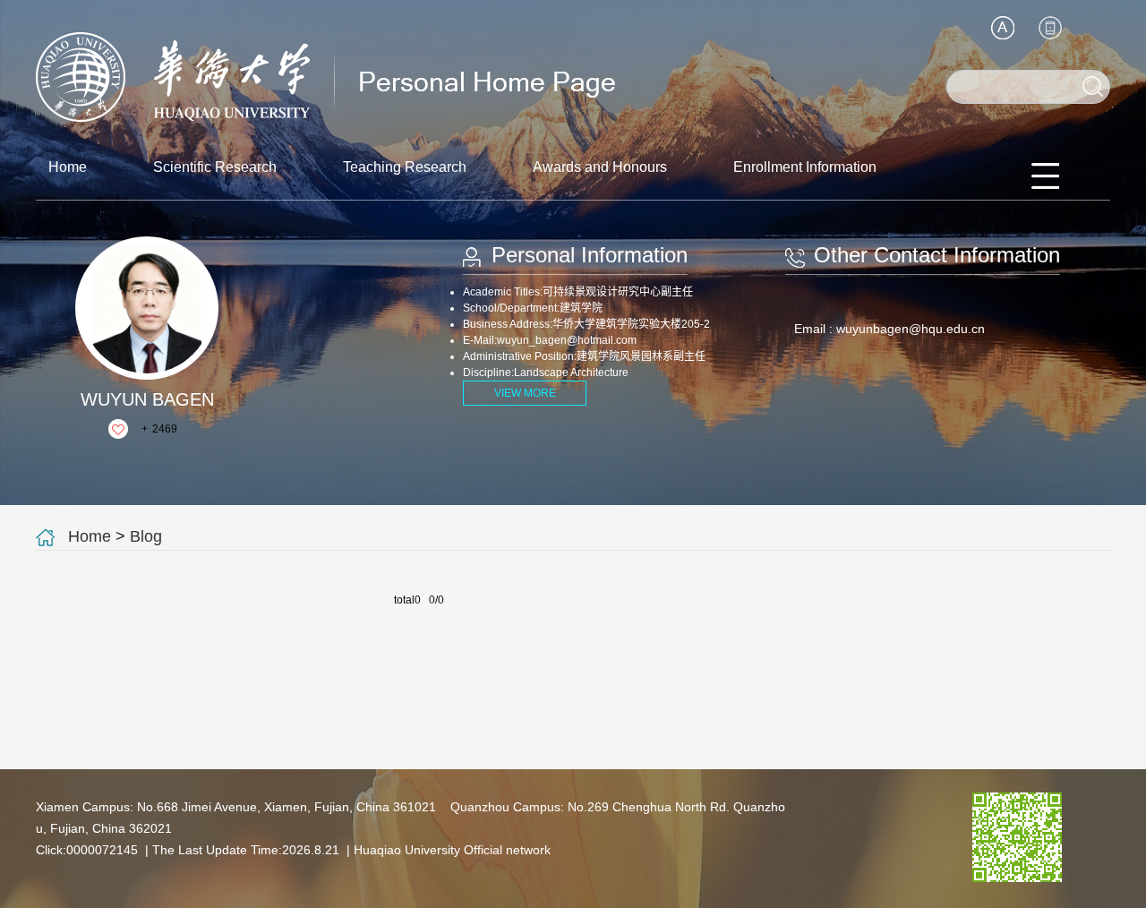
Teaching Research (404, 167)
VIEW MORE (525, 393)
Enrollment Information (805, 167)
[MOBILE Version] (1050, 27)
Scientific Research (215, 167)
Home (67, 167)
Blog (146, 536)
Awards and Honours (600, 167)
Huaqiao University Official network (452, 850)
